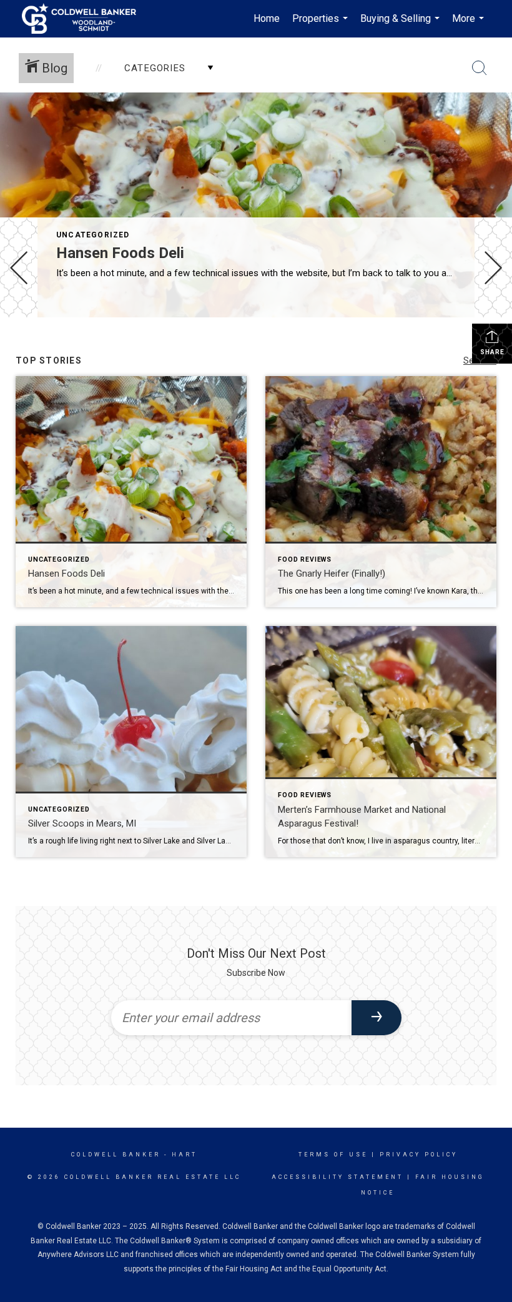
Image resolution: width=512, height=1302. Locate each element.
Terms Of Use (333, 1154)
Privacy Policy (419, 1154)
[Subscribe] (376, 1017)
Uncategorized (93, 235)
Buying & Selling (401, 24)
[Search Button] (479, 68)
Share (492, 352)
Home (267, 18)
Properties (321, 24)
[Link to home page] (85, 18)
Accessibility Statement (337, 1177)
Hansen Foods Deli (120, 253)
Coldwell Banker (115, 1154)
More (469, 24)
